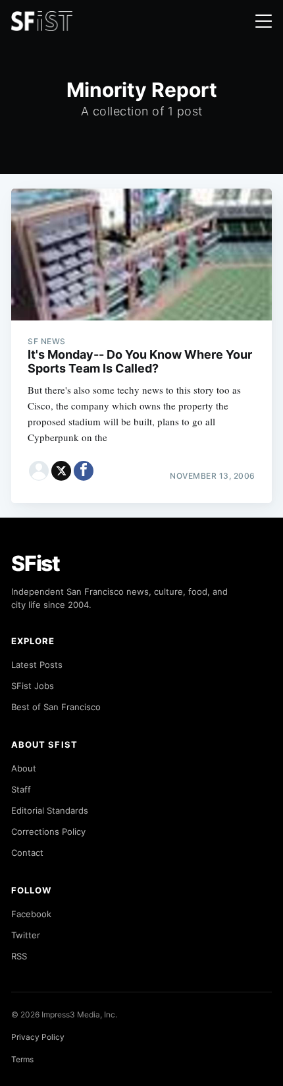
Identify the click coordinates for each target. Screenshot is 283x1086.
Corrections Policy (48, 831)
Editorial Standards (49, 810)
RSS (19, 956)
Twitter (25, 935)
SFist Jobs (32, 685)
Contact (27, 852)
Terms (22, 1059)
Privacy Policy (37, 1037)
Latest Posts (37, 664)
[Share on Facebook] (83, 471)
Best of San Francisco (56, 707)
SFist (35, 563)
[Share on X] (61, 471)
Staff (21, 789)
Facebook (31, 914)
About (23, 768)
